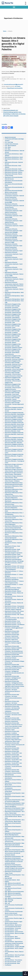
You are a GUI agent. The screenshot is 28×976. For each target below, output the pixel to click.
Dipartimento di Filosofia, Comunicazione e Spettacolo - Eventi (13, 249)
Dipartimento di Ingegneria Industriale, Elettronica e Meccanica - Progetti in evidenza (14, 456)
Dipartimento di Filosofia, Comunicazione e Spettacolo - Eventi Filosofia (13, 264)
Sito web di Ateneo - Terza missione (13, 960)
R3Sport (7, 881)
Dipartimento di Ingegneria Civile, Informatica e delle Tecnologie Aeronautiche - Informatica (13, 335)
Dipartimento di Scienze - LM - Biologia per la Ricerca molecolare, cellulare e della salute (14, 562)
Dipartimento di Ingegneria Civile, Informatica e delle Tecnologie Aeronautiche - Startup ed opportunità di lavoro (14, 403)
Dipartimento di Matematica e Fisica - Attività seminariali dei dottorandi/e (14, 483)
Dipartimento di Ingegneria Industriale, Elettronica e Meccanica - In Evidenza (14, 416)
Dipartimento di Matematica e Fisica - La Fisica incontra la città (14, 517)
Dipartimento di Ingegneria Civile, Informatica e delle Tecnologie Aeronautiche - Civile (13, 320)
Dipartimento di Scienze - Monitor (13, 591)
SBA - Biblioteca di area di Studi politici (14, 891)
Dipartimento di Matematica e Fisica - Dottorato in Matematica (14, 506)
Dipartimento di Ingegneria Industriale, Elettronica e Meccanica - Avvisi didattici (14, 413)
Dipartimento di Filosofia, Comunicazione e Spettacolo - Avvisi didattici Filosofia (13, 220)
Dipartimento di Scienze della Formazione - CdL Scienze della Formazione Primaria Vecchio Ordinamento (12, 709)
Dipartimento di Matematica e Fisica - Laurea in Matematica (14, 523)
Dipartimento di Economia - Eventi (13, 169)
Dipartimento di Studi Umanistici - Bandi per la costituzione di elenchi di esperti (14, 809)
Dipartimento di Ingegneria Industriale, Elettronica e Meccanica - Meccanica (14, 441)
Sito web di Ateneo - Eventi (11, 930)
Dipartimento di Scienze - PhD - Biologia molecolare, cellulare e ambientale (14, 608)
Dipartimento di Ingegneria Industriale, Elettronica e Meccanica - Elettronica (14, 426)
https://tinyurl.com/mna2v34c (15, 88)
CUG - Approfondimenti (10, 145)
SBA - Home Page (9, 900)
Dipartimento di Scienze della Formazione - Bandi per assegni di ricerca (13, 642)
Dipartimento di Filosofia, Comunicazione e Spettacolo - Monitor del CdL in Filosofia (14, 279)
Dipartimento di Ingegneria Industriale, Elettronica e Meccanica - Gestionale (14, 438)
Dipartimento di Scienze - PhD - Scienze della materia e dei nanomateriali (14, 612)
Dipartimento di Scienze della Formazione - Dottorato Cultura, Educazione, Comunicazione (13, 719)
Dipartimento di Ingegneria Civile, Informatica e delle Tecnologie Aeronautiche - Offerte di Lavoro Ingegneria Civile (13, 380)
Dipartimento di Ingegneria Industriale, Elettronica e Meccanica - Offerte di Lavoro (14, 451)
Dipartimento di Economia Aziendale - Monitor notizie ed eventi (14, 191)
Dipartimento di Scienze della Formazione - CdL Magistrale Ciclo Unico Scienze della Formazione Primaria (14, 666)
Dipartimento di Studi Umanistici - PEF (14, 856)
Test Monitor (8, 965)
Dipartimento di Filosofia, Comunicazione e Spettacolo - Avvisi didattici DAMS (13, 215)
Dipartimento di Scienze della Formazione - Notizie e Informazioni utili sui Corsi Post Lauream (14, 744)
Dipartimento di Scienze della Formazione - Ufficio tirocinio (12, 770)
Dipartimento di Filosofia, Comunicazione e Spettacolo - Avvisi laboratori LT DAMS (13, 240)
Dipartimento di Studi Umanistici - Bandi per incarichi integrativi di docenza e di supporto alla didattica (14, 804)
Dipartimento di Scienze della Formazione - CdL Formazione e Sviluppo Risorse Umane (14, 661)
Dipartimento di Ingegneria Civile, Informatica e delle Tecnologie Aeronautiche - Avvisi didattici (13, 315)
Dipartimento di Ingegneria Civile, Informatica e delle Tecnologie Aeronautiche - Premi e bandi (13, 392)
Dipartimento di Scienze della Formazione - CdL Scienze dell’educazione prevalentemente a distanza (13, 697)
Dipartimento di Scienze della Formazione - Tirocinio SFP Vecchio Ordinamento (13, 766)
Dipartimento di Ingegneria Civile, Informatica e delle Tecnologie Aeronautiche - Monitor (13, 340)
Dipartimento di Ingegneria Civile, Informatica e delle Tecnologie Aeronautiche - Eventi (13, 325)
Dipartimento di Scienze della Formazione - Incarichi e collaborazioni (14, 735)
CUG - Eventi (8, 147)
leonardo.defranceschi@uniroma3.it (13, 84)
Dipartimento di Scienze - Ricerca (13, 623)
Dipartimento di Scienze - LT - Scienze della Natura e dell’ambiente (14, 578)
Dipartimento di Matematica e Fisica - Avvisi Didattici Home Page (14, 490)
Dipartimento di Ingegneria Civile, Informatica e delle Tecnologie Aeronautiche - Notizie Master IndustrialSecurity (13, 351)
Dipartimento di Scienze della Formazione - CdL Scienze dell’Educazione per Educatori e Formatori (12, 690)
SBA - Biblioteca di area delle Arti (13, 883)
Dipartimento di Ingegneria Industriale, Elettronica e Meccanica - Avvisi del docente (14, 409)
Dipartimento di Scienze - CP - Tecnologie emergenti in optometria (13, 552)
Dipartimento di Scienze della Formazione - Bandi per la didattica (13, 647)
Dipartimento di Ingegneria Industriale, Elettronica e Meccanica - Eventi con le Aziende (14, 434)
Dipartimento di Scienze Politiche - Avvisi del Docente (13, 774)
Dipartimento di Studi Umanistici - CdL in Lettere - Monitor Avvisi (14, 812)
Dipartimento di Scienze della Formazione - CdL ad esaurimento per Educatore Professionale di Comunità (14, 651)
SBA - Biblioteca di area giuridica (13, 893)
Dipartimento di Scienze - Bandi (12, 549)
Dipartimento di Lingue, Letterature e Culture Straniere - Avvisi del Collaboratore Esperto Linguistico (14, 466)
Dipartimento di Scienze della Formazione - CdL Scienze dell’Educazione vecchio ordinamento (14, 703)
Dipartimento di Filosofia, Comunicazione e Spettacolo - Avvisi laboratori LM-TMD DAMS (13, 235)
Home (4, 31)
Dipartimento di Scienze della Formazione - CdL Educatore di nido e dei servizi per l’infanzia (14, 656)
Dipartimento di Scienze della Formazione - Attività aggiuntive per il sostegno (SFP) (14, 627)
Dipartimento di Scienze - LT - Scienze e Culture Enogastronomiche (14, 582)
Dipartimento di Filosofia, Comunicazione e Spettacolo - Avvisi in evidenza (14, 225)
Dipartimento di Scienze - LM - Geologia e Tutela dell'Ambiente (14, 568)
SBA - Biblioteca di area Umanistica (13, 898)
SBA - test (7, 903)
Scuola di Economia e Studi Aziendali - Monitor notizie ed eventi (14, 912)
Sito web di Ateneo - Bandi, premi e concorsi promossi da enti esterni (13, 925)
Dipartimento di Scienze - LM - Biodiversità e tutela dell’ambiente (13, 558)
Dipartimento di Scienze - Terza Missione (14, 624)
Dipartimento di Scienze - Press (12, 621)
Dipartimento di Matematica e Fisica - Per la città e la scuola (14, 530)
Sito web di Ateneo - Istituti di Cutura (14, 931)
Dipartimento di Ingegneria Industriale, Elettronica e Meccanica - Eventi (14, 430)
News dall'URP (8, 878)
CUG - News (7, 149)
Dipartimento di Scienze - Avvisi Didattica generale (12, 547)
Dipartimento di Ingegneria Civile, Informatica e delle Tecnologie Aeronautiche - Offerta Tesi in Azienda (14, 367)
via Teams (17, 86)
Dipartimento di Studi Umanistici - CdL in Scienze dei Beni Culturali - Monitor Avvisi (14, 816)
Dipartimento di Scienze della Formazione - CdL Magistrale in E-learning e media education (13, 678)
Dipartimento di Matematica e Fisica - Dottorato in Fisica (14, 503)
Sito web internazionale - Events (12, 961)
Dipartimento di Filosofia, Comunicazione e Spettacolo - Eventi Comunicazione (13, 254)
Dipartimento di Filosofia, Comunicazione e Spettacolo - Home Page (13, 269)
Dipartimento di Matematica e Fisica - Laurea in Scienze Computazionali (14, 526)
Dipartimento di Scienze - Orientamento (14, 606)
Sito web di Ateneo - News (11, 936)
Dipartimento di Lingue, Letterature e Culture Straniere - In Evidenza (14, 480)
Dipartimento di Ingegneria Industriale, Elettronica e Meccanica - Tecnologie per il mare (14, 461)
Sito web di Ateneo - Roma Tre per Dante (14, 955)
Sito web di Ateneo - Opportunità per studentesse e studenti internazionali (14, 942)
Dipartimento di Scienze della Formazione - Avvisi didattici (12, 632)
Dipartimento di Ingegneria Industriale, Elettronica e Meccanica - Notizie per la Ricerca (14, 446)
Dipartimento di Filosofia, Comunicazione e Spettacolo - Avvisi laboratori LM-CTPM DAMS (13, 230)
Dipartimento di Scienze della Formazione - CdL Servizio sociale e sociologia (13, 714)
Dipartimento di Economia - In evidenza (14, 170)
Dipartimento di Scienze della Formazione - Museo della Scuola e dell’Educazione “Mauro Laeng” (13, 739)
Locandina (4, 124)
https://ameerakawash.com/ (10, 110)
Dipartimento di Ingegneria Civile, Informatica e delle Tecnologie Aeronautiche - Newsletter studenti (13, 345)
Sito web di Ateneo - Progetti (12, 945)
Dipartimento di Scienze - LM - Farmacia (14, 566)
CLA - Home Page (9, 142)
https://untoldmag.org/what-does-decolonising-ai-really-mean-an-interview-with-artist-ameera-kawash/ (14, 114)
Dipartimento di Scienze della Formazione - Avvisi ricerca (12, 638)
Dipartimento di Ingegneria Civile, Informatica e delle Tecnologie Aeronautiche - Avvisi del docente (13, 310)
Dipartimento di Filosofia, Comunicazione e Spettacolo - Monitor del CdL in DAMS (14, 274)
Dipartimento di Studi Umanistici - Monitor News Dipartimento (13, 834)
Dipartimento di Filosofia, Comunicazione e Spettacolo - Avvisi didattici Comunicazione (13, 210)
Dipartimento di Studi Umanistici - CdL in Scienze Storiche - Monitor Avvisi (14, 820)
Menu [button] (25, 974)
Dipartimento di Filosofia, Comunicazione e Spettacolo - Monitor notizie (14, 289)
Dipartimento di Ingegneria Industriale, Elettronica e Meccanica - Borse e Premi (14, 423)
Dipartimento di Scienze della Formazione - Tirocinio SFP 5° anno (13, 762)
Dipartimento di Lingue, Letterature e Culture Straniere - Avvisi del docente (14, 470)
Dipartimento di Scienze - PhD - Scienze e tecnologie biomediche (14, 618)
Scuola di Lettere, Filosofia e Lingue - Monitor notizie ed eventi (14, 922)
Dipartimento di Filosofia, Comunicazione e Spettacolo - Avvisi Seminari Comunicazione (13, 245)
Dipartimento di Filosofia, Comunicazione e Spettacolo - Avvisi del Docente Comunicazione (14, 195)
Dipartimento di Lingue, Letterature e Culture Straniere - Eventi (14, 476)
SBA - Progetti (8, 901)
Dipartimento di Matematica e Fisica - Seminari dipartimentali (14, 537)
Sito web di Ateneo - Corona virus (13, 928)
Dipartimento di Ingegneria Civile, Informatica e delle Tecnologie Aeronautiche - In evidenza (13, 330)
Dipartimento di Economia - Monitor (13, 172)
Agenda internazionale (10, 137)
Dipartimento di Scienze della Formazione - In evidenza (12, 732)
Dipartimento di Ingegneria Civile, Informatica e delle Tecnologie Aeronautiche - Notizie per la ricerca (13, 362)
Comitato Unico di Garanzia (11, 144)
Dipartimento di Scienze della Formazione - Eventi (12, 728)
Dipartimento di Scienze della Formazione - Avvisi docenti (12, 635)
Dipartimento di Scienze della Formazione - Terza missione (12, 749)
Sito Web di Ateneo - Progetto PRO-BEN (14, 946)
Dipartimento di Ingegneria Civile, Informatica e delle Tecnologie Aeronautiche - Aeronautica (13, 305)
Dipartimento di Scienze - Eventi (12, 554)
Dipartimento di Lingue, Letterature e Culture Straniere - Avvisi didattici (14, 473)
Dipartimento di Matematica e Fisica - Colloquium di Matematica (14, 496)
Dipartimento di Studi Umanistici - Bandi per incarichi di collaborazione (14, 800)
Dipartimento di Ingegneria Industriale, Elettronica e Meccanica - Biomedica (14, 420)
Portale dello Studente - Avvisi (12, 880)
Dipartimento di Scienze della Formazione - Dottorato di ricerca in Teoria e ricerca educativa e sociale (13, 724)
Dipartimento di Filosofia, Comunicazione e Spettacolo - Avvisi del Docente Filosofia (14, 205)
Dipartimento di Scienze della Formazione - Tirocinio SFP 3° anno (13, 755)
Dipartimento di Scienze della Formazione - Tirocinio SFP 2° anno (13, 752)
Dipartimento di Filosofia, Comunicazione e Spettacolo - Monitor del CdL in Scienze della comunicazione (14, 284)
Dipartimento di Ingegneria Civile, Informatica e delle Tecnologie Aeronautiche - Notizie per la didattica (14, 357)
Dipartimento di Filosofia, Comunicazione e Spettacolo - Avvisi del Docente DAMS (14, 200)
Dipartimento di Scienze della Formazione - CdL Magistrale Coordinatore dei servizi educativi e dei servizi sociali (14, 672)
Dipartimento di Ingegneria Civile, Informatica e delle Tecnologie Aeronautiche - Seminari (13, 397)
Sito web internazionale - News (12, 963)
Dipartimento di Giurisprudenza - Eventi (14, 299)
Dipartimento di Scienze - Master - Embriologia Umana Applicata (13, 588)
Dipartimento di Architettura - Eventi (14, 157)
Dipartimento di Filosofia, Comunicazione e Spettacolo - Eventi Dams (13, 259)
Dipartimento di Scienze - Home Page (14, 556)
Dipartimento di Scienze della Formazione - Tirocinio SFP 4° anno (13, 758)
